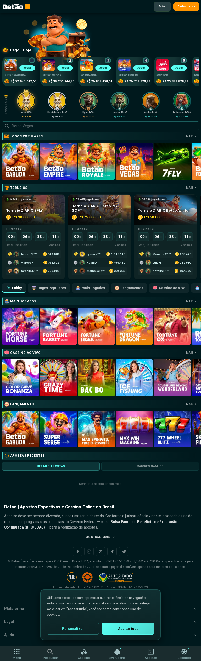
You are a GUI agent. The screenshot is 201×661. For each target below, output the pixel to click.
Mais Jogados (93, 288)
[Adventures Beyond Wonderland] (172, 377)
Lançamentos (132, 288)
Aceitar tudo (128, 629)
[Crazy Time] (58, 377)
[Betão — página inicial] (13, 6)
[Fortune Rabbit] (58, 326)
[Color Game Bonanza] (20, 377)
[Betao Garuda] (20, 161)
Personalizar (73, 629)
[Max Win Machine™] (134, 429)
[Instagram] (89, 551)
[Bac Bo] (96, 377)
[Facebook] (77, 551)
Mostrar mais (97, 537)
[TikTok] (112, 551)
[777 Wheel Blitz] (172, 429)
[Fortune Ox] (172, 326)
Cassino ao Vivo (172, 288)
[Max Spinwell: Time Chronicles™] (96, 429)
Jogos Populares (52, 288)
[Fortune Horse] (20, 326)
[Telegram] (123, 551)
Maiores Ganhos (150, 466)
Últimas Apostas (51, 466)
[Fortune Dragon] (134, 326)
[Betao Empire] (58, 161)
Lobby (17, 288)
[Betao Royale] (96, 161)
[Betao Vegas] (134, 161)
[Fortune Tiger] (96, 326)
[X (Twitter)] (100, 551)
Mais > (191, 136)
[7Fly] (172, 161)
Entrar (162, 6)
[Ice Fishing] (134, 377)
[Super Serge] (58, 429)
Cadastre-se (186, 6)
